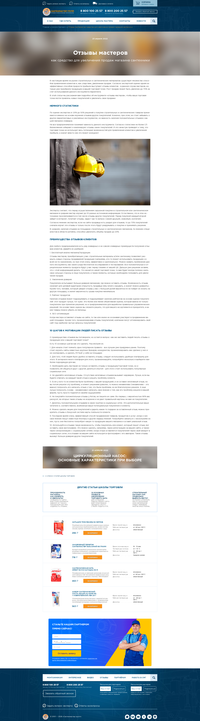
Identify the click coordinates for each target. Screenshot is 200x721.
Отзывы (104, 678)
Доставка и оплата (105, 4)
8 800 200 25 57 (116, 10)
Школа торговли (59, 27)
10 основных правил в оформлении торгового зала (99, 495)
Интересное (75, 678)
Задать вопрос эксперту (56, 4)
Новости (141, 21)
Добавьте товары (148, 4)
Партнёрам (120, 678)
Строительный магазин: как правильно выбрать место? (140, 495)
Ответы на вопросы (81, 4)
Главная (46, 27)
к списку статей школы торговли (60, 476)
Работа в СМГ (139, 678)
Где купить (65, 21)
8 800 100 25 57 (91, 10)
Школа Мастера (104, 21)
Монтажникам (54, 678)
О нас (50, 21)
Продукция (83, 21)
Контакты (124, 21)
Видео (90, 678)
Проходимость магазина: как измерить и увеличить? (57, 495)
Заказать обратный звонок (145, 11)
